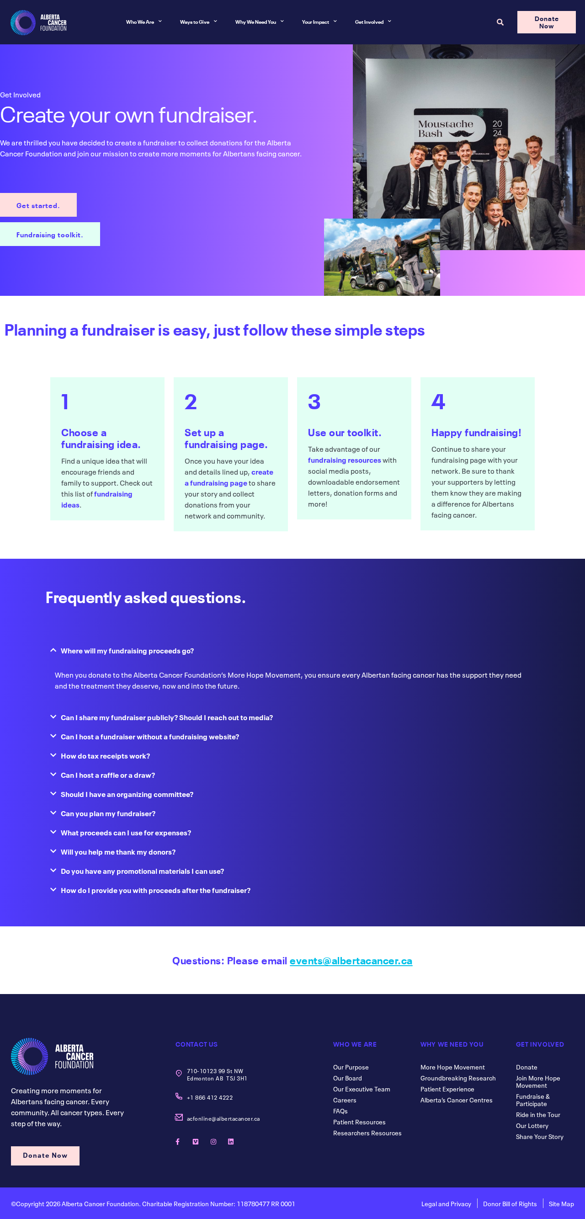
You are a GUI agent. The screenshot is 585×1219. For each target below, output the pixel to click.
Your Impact (315, 21)
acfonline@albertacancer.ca (223, 1118)
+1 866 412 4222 (210, 1097)
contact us (197, 1043)
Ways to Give (194, 21)
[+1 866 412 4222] (179, 1096)
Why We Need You (255, 21)
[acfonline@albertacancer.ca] (179, 1117)
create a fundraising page (229, 476)
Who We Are (140, 21)
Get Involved (369, 21)
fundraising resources (344, 459)
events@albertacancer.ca (351, 959)
